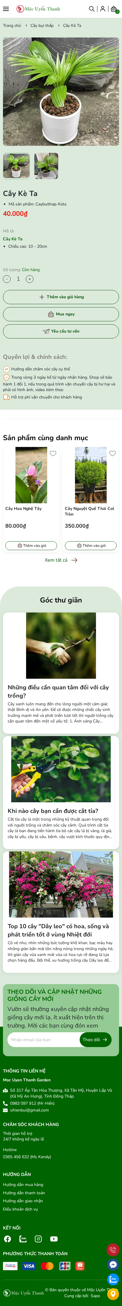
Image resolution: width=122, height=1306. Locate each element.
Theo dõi (91, 1040)
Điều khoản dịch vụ (20, 1209)
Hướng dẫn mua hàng (23, 1184)
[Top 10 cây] (61, 884)
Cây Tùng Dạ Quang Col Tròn (88, 511)
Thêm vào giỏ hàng (65, 297)
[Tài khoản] (103, 9)
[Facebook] (7, 1239)
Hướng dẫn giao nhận (23, 1201)
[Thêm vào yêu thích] (53, 453)
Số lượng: (21, 270)
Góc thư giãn (61, 600)
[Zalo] (23, 1239)
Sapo (94, 1296)
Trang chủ (12, 25)
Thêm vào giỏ (34, 545)
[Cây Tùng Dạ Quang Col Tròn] (90, 475)
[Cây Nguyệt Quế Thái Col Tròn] (31, 475)
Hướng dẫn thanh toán (24, 1193)
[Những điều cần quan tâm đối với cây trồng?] (61, 646)
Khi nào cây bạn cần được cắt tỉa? (53, 811)
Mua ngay (65, 314)
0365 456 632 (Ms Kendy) (27, 1157)
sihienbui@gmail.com (29, 1110)
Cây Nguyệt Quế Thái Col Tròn (29, 511)
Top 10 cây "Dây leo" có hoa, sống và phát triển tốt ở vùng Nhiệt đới (58, 930)
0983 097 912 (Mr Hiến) (32, 1103)
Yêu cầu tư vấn (65, 331)
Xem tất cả (56, 560)
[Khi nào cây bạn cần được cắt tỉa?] (61, 769)
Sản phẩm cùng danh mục (45, 438)
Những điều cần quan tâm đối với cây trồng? (58, 691)
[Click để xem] (61, 92)
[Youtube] (54, 1239)
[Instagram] (38, 1239)
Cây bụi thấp (42, 25)
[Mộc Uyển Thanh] (38, 9)
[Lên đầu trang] (113, 1236)
